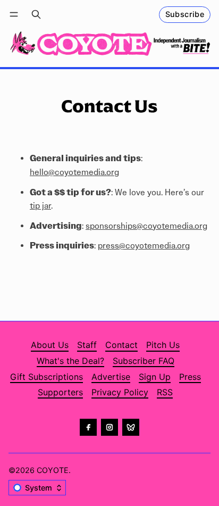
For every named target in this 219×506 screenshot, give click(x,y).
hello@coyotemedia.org (74, 172)
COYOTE (53, 470)
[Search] (36, 14)
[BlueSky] (130, 427)
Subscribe (185, 14)
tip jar (40, 206)
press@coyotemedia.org (144, 245)
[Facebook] (88, 427)
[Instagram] (109, 427)
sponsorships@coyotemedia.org (146, 226)
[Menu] (16, 14)
